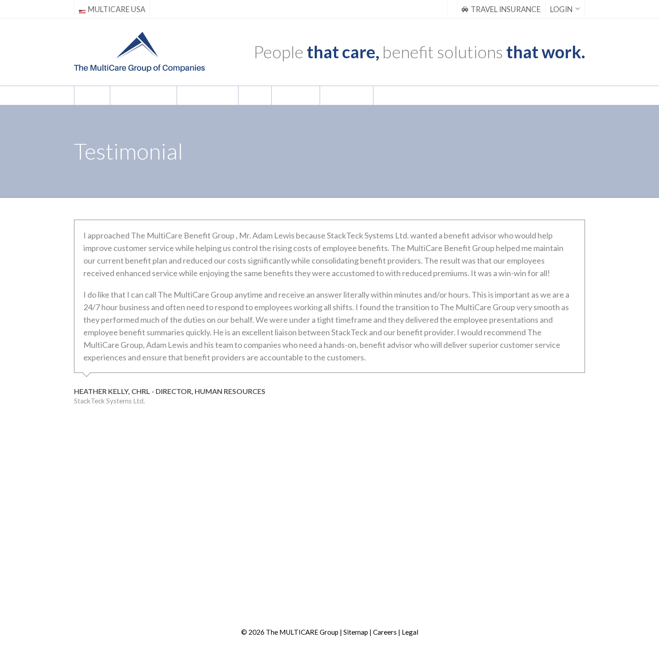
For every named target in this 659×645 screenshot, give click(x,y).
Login (561, 9)
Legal (410, 632)
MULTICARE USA (116, 9)
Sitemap (355, 632)
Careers (385, 632)
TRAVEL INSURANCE (506, 9)
